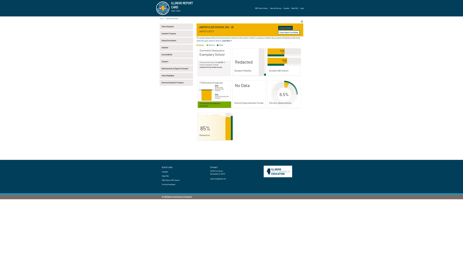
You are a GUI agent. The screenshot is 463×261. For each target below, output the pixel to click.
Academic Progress (169, 33)
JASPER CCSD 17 (206, 31)
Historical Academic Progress (173, 82)
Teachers (165, 61)
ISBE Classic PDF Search (171, 180)
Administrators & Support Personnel (175, 68)
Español (286, 8)
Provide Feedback (168, 184)
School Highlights (168, 75)
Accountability (167, 54)
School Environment (169, 40)
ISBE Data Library (261, 8)
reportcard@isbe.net (218, 179)
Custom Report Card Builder (288, 32)
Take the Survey (276, 8)
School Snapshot (168, 26)
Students (165, 47)
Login (302, 8)
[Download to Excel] (301, 21)
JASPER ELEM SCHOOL (172, 18)
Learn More (226, 41)
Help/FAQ (294, 8)
